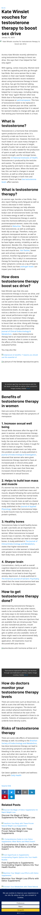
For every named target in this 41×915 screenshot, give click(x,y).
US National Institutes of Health (24, 158)
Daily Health (16, 775)
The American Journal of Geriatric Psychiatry (20, 578)
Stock (28, 388)
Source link (6, 786)
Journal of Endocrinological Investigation (19, 454)
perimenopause (23, 100)
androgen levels (27, 266)
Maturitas (17, 226)
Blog (3, 8)
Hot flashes (25, 250)
